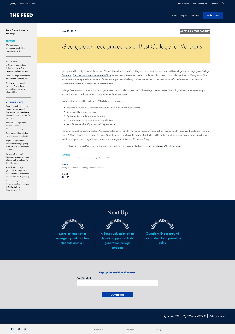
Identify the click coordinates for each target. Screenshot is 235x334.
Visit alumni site (183, 3)
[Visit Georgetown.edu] (23, 4)
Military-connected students (93, 167)
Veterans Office (162, 145)
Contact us (214, 3)
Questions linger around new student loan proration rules (162, 238)
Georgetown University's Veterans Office (94, 157)
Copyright (130, 329)
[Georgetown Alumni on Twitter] (20, 328)
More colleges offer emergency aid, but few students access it (15, 48)
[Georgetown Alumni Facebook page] (13, 328)
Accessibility (99, 329)
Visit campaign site (200, 3)
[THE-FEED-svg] (21, 15)
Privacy (158, 329)
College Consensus (69, 157)
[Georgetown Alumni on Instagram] (26, 328)
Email (84, 278)
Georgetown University (71, 167)
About (174, 15)
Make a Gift (213, 15)
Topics (184, 15)
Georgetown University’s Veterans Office (92, 75)
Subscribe (194, 15)
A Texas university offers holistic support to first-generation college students (17, 68)
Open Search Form (223, 3)
